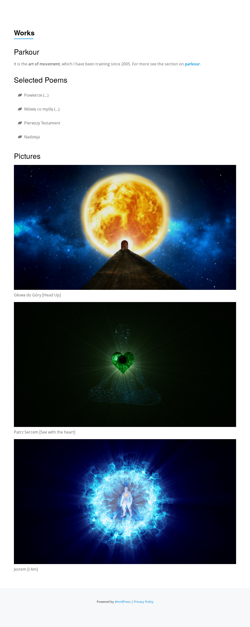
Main (98, 8)
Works (159, 8)
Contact (218, 8)
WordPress (123, 601)
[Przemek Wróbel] (18, 8)
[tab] (125, 95)
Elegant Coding (188, 8)
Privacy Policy (144, 601)
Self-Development (127, 8)
